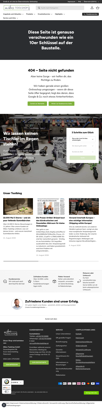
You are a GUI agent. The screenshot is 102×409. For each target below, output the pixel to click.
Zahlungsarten (61, 346)
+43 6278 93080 (42, 336)
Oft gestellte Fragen (63, 338)
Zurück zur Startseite (37, 103)
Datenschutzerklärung (84, 342)
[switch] (7, 391)
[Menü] (10, 379)
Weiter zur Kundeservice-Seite (61, 103)
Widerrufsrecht (81, 346)
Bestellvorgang (61, 342)
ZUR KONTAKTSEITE (39, 362)
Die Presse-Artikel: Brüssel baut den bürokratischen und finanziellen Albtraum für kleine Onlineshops (50, 221)
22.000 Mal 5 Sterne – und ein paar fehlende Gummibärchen (16, 219)
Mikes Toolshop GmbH (14, 392)
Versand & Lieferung (83, 350)
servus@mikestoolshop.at (39, 343)
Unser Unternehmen (63, 334)
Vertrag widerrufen (91, 393)
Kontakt (78, 334)
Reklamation (60, 375)
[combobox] (60, 8)
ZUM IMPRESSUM (12, 364)
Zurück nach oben (51, 319)
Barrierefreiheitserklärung (75, 403)
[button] (97, 8)
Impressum (71, 1)
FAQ (79, 1)
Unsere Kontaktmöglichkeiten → (36, 307)
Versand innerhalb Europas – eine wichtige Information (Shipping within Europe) (82, 220)
